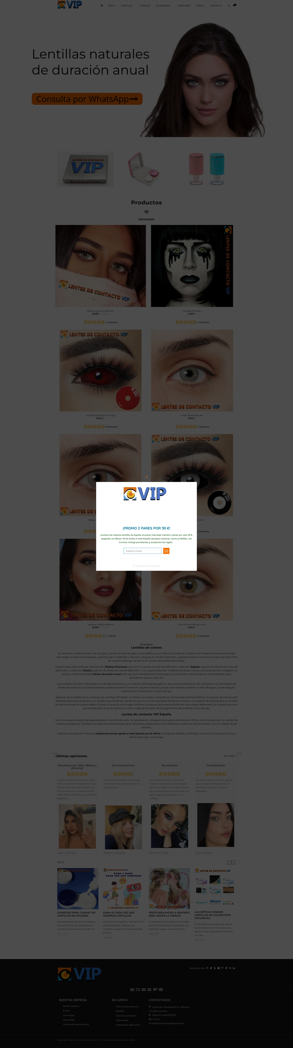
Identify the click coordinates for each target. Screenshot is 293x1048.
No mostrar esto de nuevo (148, 566)
